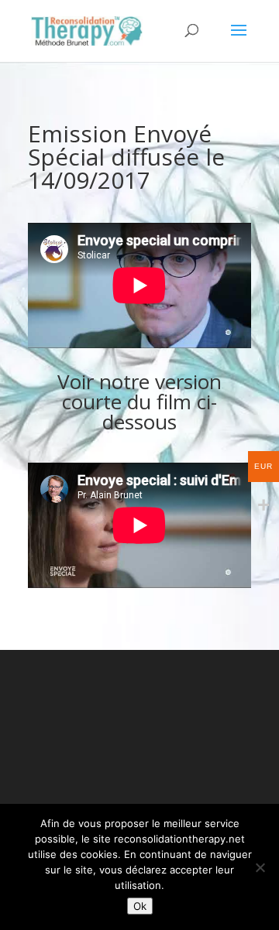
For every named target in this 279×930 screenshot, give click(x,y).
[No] (259, 867)
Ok (139, 906)
